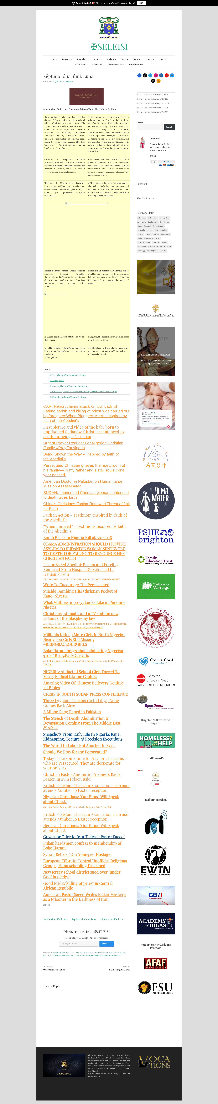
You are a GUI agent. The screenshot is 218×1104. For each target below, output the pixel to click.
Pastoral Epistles (143, 242)
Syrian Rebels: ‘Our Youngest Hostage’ (77, 854)
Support (148, 59)
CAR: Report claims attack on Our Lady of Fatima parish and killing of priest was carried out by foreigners (86, 411)
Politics (164, 242)
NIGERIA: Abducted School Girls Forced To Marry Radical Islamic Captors (81, 674)
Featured (147, 226)
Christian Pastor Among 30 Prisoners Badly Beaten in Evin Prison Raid (82, 776)
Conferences (153, 222)
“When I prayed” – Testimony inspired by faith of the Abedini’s (84, 528)
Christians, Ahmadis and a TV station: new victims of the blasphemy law (80, 616)
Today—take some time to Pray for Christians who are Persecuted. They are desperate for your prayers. (83, 763)
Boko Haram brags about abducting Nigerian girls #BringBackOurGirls (83, 653)
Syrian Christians (87, 955)
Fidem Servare (159, 226)
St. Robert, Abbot (57, 381)
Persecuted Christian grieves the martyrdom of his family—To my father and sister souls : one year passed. (84, 470)
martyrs (65, 955)
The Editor (69, 82)
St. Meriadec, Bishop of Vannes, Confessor (68, 397)
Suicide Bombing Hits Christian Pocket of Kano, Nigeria (80, 593)
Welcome (66, 59)
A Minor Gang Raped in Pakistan (72, 711)
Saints (66, 953)
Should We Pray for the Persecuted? (75, 751)
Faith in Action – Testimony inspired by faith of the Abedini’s (85, 517)
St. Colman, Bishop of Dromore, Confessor (68, 386)
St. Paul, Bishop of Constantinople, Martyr (68, 375)
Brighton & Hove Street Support (155, 721)
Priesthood (141, 247)
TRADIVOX (155, 339)
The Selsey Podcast (115, 65)
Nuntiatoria (148, 238)
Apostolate (82, 59)
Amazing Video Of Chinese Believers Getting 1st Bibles (83, 685)
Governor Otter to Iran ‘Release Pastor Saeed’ (84, 836)
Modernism (165, 234)
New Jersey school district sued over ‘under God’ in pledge (82, 874)
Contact (163, 59)
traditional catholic (112, 955)
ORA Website (80, 65)
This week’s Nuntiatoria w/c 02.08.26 (153, 103)
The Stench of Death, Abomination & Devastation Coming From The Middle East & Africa (81, 722)
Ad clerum (141, 218)
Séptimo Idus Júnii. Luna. (55, 919)
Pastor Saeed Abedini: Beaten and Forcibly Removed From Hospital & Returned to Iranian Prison (80, 569)
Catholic (79, 953)
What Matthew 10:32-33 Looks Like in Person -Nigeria (84, 605)
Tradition (99, 955)
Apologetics (164, 218)
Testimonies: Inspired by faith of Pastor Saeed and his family (81, 579)
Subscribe (106, 943)
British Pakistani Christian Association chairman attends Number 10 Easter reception (86, 788)
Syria (77, 955)
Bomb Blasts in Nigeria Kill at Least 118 (77, 537)
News (123, 59)
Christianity (114, 953)
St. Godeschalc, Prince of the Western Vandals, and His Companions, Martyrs (83, 392)
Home (54, 59)
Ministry (110, 59)
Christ (86, 953)
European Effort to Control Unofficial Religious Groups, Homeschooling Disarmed (85, 863)
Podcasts (156, 242)
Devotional (57, 953)
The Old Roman (145, 198)
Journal (140, 234)
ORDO (157, 238)
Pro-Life (151, 247)
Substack (167, 247)
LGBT (147, 234)
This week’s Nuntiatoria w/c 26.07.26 (152, 108)
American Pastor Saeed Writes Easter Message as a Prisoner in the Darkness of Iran (84, 897)
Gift (141, 3)
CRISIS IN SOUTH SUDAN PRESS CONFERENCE (85, 694)
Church (123, 953)
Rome (72, 955)
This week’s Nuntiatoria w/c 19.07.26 (152, 112)
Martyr (46, 955)
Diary (135, 59)
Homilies (163, 230)
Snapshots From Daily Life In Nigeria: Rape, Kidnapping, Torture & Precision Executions (82, 736)
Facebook (142, 183)
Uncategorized (153, 251)
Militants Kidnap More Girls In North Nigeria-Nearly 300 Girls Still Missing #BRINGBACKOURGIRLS (84, 639)
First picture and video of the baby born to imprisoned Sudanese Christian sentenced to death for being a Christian (83, 431)
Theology (141, 251)
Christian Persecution (99, 953)
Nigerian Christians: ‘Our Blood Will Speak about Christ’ (81, 799)
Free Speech (153, 230)
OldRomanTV (96, 65)
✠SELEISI (109, 46)
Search (140, 123)
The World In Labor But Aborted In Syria (79, 745)
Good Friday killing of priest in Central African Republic (78, 885)
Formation (141, 230)
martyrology (55, 955)
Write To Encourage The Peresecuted (76, 584)
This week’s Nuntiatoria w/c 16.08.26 (152, 99)
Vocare (97, 59)
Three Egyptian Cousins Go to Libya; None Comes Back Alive (81, 703)
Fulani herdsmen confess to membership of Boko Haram (82, 845)
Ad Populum (152, 218)
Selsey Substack (136, 65)
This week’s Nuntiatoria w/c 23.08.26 (152, 95)
